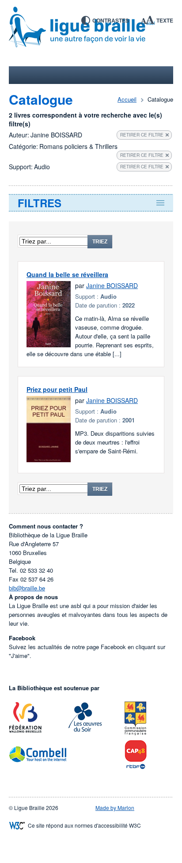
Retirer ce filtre (141, 135)
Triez (99, 242)
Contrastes (110, 20)
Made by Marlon (114, 807)
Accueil (127, 99)
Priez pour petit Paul (57, 389)
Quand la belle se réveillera (67, 274)
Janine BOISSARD (112, 285)
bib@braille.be (27, 588)
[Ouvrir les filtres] (91, 203)
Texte (164, 20)
